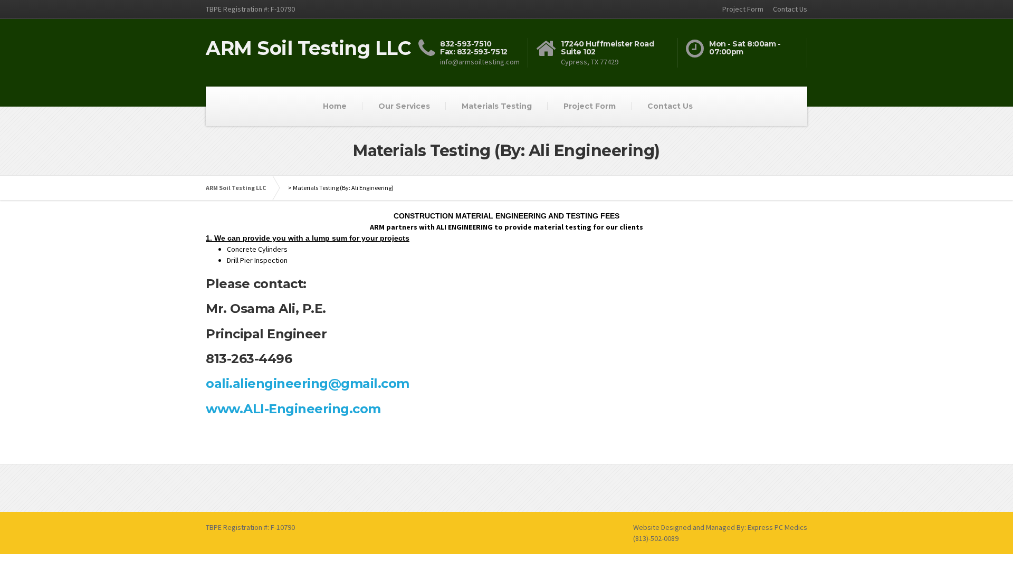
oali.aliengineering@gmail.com (307, 383)
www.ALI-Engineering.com (293, 408)
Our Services (404, 106)
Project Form (742, 9)
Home (335, 106)
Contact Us (790, 9)
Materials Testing (497, 106)
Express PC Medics (777, 527)
